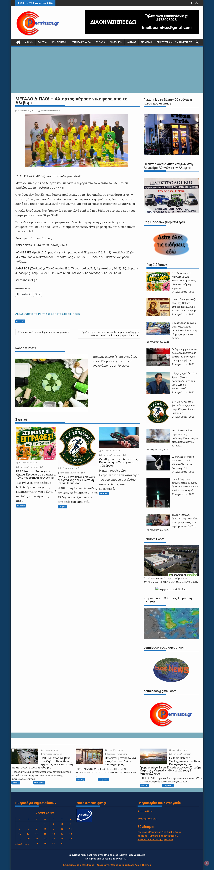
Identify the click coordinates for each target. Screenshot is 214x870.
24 (62, 838)
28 (36, 843)
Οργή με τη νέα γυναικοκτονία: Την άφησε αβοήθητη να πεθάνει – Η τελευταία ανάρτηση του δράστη (110, 333)
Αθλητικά (20, 321)
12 (19, 833)
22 (45, 838)
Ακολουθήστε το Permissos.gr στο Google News (47, 314)
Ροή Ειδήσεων (60, 42)
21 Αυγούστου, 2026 (27, 462)
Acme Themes (143, 864)
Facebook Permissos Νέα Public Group (159, 831)
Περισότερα (163, 42)
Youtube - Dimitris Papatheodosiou (158, 835)
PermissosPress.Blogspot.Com (155, 839)
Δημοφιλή (116, 42)
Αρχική (29, 42)
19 (19, 838)
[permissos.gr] (18, 42)
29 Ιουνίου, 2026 (179, 750)
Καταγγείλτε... (146, 811)
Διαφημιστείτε (183, 42)
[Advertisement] (107, 70)
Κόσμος (131, 42)
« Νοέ (18, 844)
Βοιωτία (42, 42)
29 (45, 843)
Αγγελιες (15, 782)
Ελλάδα (100, 42)
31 (62, 843)
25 (70, 838)
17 (62, 833)
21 (36, 838)
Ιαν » (26, 844)
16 (53, 833)
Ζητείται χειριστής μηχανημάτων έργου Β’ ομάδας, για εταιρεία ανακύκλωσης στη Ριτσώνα (114, 361)
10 (62, 828)
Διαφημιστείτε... (147, 818)
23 (53, 838)
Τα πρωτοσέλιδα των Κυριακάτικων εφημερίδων (44, 331)
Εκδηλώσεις (39, 782)
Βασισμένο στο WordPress (78, 864)
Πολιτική (146, 42)
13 (28, 833)
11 (70, 828)
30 (53, 843)
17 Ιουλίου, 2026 (50, 750)
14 (36, 833)
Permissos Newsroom (50, 110)
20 (28, 838)
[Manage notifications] (206, 863)
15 (45, 833)
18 (70, 833)
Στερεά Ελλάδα (81, 42)
